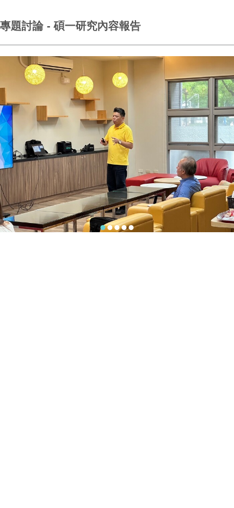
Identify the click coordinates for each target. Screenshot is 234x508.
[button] (13, 144)
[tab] (103, 227)
